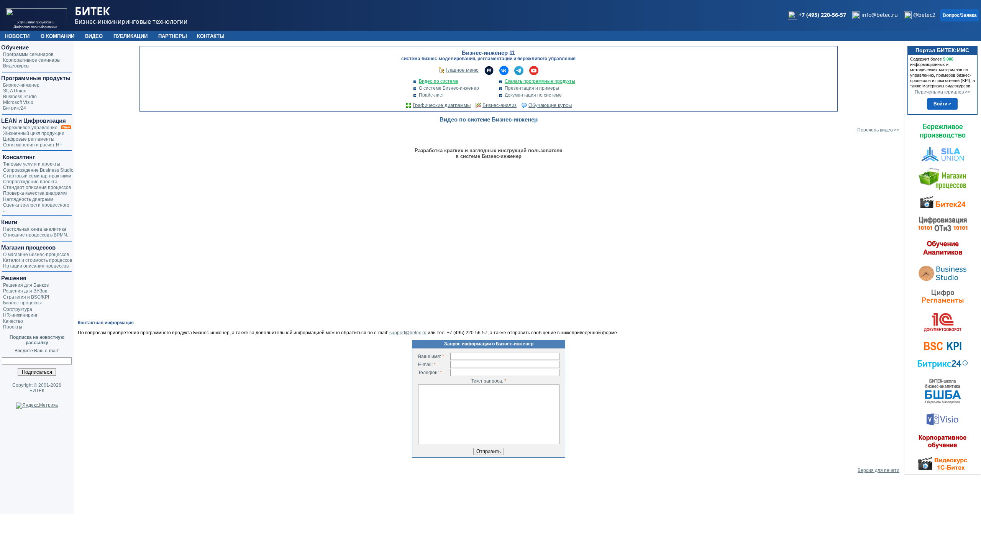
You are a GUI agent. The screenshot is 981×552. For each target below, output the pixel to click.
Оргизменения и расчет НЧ (32, 145)
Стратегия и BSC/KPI (26, 297)
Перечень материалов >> (942, 92)
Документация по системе (533, 95)
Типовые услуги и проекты (31, 164)
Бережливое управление (32, 127)
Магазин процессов (28, 247)
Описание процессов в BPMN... (37, 235)
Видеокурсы (16, 66)
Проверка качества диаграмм (35, 193)
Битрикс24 (14, 108)
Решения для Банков (26, 285)
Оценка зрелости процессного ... (36, 207)
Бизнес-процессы (22, 303)
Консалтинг (18, 157)
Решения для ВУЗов (25, 291)
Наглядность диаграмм (28, 199)
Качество (13, 321)
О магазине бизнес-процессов (36, 254)
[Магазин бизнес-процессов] (942, 178)
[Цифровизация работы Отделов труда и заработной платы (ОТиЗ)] (943, 223)
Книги (9, 222)
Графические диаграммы (442, 105)
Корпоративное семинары (32, 60)
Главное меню (462, 70)
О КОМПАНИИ (57, 36)
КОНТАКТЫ (211, 36)
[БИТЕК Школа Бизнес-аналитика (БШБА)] (943, 391)
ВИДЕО (94, 36)
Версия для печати (878, 470)
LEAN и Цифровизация (33, 120)
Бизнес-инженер (21, 85)
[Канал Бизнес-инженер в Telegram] (518, 70)
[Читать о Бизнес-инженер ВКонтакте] (504, 70)
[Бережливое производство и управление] (943, 131)
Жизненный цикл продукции (33, 133)
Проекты (12, 327)
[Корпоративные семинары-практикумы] (943, 441)
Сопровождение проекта (30, 181)
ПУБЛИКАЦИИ (130, 36)
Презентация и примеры (532, 88)
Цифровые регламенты (28, 139)
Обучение (15, 47)
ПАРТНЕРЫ (172, 36)
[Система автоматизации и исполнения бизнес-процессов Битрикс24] (943, 364)
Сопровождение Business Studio (38, 170)
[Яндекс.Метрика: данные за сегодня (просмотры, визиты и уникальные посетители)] (37, 405)
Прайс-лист (431, 95)
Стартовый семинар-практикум (37, 176)
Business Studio (20, 96)
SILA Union (14, 91)
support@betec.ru (408, 332)
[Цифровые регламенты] (943, 296)
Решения (13, 278)
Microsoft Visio (18, 102)
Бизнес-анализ (499, 105)
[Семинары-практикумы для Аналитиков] (943, 247)
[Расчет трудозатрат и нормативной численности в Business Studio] (943, 272)
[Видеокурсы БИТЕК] (943, 201)
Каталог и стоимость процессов (37, 260)
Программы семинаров (28, 54)
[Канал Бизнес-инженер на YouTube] (533, 70)
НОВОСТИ (17, 36)
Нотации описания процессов (36, 266)
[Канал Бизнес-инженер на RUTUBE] (489, 70)
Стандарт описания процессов (37, 187)
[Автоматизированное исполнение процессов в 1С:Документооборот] (943, 322)
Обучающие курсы (550, 105)
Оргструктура (17, 309)
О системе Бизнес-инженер (449, 88)
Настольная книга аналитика (34, 229)
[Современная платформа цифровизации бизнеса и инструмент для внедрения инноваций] (943, 153)
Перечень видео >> (878, 130)
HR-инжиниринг (20, 315)
